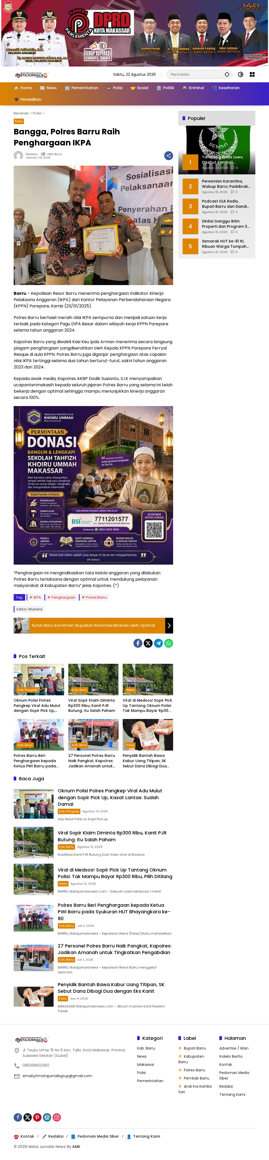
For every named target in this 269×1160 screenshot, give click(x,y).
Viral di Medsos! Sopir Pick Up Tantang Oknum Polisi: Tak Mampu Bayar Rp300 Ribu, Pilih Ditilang (147, 705)
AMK (76, 1146)
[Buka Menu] (252, 74)
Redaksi (32, 154)
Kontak (225, 1064)
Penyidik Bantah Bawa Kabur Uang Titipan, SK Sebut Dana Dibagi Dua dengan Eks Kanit (145, 761)
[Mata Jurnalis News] (40, 74)
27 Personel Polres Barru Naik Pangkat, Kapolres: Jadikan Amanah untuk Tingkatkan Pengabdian (91, 761)
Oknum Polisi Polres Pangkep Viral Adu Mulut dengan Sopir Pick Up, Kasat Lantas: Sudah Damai (37, 705)
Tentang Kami (232, 1094)
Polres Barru (96, 597)
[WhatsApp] (168, 643)
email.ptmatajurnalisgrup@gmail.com (57, 1075)
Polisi (19, 121)
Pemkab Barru (196, 1078)
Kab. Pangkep (28, 690)
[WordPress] (47, 1117)
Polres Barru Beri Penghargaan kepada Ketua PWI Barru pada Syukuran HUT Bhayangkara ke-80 (35, 761)
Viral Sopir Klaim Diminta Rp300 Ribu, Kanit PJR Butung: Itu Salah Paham (91, 705)
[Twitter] (148, 643)
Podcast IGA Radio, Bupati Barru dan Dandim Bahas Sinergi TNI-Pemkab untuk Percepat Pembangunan (226, 204)
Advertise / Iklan (234, 1048)
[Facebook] (137, 643)
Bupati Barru (195, 1048)
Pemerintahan (150, 1080)
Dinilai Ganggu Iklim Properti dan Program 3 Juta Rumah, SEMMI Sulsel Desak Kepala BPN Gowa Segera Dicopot (226, 224)
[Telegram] (158, 643)
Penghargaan (63, 597)
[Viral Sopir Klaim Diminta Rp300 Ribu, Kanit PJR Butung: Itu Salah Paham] (93, 679)
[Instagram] (57, 1117)
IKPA (37, 597)
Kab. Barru (79, 690)
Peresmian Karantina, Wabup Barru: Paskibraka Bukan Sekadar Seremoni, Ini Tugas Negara (226, 184)
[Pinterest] (37, 1117)
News (131, 690)
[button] (227, 74)
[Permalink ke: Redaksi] (20, 155)
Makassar (145, 1064)
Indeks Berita (230, 1056)
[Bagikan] (168, 155)
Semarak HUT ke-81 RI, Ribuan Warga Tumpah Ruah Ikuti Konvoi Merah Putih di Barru (225, 244)
